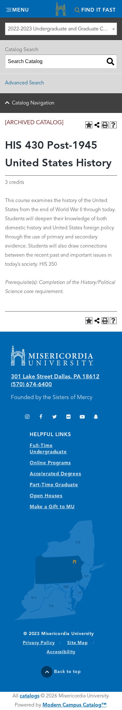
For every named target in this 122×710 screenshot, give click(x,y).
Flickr (68, 417)
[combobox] (61, 29)
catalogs (29, 696)
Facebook (40, 417)
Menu (20, 10)
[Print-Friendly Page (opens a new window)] (105, 124)
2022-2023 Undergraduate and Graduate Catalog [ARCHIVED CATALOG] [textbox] (62, 29)
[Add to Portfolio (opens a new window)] (88, 124)
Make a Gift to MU (52, 507)
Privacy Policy (42, 642)
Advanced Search (24, 83)
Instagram (27, 417)
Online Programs (50, 463)
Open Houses (46, 496)
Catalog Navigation (33, 103)
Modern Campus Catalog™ (74, 705)
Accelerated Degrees (55, 474)
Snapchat (95, 417)
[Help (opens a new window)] (113, 124)
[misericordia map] (61, 570)
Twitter (54, 417)
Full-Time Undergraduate (48, 449)
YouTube (82, 417)
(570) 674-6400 (31, 384)
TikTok (13, 417)
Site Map (77, 643)
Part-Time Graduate (54, 485)
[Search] (110, 61)
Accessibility (61, 652)
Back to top (67, 672)
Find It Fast (98, 10)
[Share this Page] (97, 124)
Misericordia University (61, 9)
